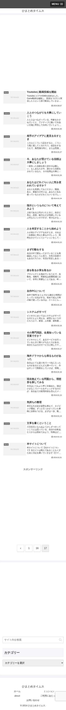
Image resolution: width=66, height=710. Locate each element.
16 (37, 548)
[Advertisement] (33, 53)
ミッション (49, 691)
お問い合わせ (33, 700)
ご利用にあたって (49, 695)
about (17, 695)
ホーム (17, 691)
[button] (60, 640)
